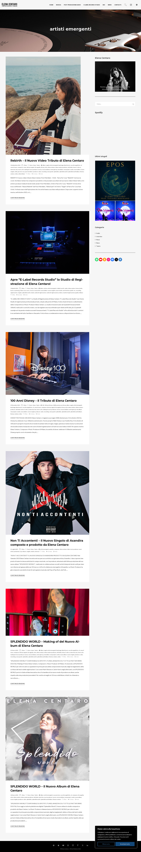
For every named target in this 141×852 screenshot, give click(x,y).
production (17, 551)
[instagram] (130, 4)
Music (31, 165)
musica (40, 169)
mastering (16, 290)
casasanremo (56, 795)
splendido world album (74, 171)
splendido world (63, 171)
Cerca (133, 104)
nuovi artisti (37, 290)
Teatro (38, 165)
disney (42, 167)
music (28, 290)
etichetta (70, 167)
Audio (98, 233)
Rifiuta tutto (106, 844)
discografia (37, 167)
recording (44, 171)
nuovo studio (59, 290)
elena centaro (51, 167)
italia (68, 549)
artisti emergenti (53, 165)
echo (46, 167)
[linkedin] (87, 845)
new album (60, 169)
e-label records (60, 288)
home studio (79, 288)
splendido (56, 171)
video (16, 174)
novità (71, 169)
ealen (66, 288)
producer (35, 171)
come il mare (13, 167)
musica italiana (46, 169)
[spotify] (136, 4)
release (24, 551)
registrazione (13, 292)
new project (67, 169)
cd (81, 165)
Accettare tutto (125, 844)
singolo (20, 292)
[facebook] (77, 845)
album (44, 165)
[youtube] (63, 846)
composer (20, 167)
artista (45, 288)
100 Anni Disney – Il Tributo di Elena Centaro (43, 400)
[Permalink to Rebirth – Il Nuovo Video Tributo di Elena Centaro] (43, 106)
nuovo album (77, 169)
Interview (99, 236)
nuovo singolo (51, 290)
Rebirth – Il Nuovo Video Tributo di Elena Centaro (47, 160)
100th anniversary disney (59, 405)
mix (25, 290)
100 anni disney (49, 405)
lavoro (12, 290)
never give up (53, 169)
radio (39, 171)
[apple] (58, 845)
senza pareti (50, 171)
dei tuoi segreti (30, 167)
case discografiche (75, 165)
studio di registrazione (40, 292)
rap (21, 551)
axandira (51, 549)
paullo (71, 290)
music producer (34, 169)
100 (43, 405)
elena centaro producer (61, 167)
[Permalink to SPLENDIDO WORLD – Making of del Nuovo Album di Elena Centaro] (47, 612)
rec (74, 290)
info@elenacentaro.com (121, 89)
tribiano (81, 292)
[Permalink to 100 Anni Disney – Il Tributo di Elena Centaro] (47, 363)
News (34, 165)
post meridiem (29, 171)
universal (37, 551)
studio (32, 292)
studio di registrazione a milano (55, 292)
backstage (61, 165)
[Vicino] (135, 827)
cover (24, 167)
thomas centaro (14, 414)
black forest (67, 165)
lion (17, 169)
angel (47, 165)
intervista (12, 169)
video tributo (21, 174)
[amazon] (68, 845)
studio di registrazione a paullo (71, 292)
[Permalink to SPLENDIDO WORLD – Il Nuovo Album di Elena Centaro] (47, 739)
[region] (116, 837)
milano (22, 290)
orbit (16, 171)
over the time (66, 290)
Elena (25, 165)
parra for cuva (21, 171)
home (74, 167)
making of (26, 169)
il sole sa (79, 167)
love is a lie (21, 169)
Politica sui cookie (127, 839)
